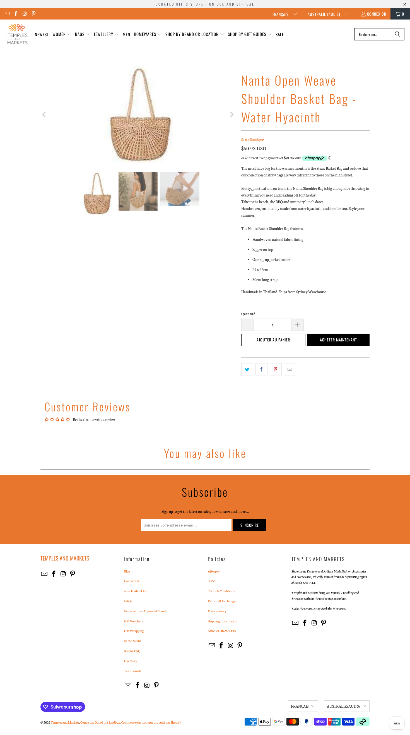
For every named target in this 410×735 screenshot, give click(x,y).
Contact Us (131, 581)
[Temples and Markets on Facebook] (16, 14)
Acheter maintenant (338, 340)
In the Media (132, 641)
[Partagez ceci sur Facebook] (261, 369)
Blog (127, 571)
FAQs (128, 601)
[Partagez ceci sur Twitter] (247, 369)
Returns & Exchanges (222, 601)
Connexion (376, 14)
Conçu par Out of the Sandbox (100, 722)
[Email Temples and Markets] (7, 14)
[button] (61, 34)
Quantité (248, 313)
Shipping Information (222, 621)
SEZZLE (213, 581)
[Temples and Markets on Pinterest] (33, 14)
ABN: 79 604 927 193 (222, 631)
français (281, 14)
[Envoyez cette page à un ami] (290, 369)
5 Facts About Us (135, 591)
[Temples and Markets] (17, 34)
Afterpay (214, 571)
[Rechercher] (397, 34)
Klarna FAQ (132, 651)
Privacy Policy (217, 611)
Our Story (130, 661)
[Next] (231, 114)
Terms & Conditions (221, 591)
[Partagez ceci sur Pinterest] (276, 369)
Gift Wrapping (134, 631)
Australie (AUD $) (324, 14)
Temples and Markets (65, 722)
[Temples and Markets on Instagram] (24, 14)
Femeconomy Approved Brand (145, 611)
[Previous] (44, 114)
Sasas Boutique (252, 139)
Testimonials (132, 671)
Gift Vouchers (133, 621)
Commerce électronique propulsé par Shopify (151, 722)
